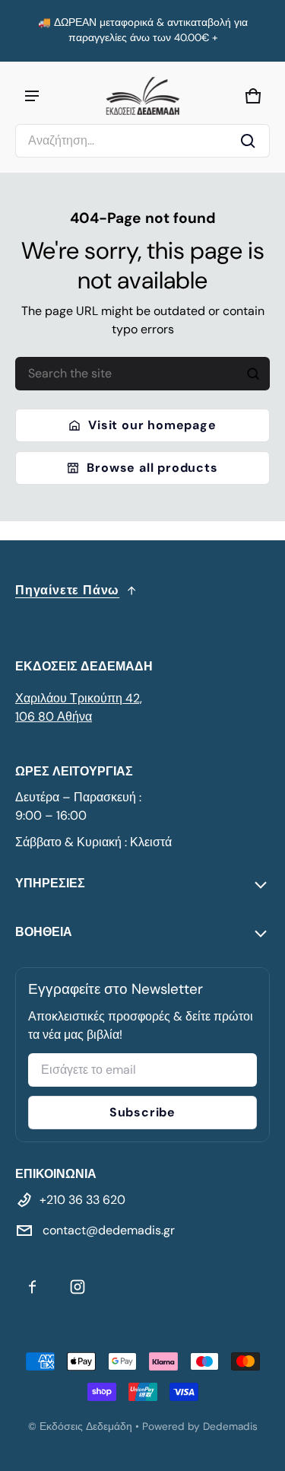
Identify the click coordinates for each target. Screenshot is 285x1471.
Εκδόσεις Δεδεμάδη (86, 1426)
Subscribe (142, 1112)
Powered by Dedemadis (200, 1426)
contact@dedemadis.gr (107, 1230)
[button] (142, 141)
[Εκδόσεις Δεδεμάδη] (143, 96)
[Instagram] (77, 1287)
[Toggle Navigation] (32, 96)
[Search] (253, 373)
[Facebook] (32, 1287)
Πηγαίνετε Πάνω (67, 590)
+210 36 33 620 (82, 1200)
